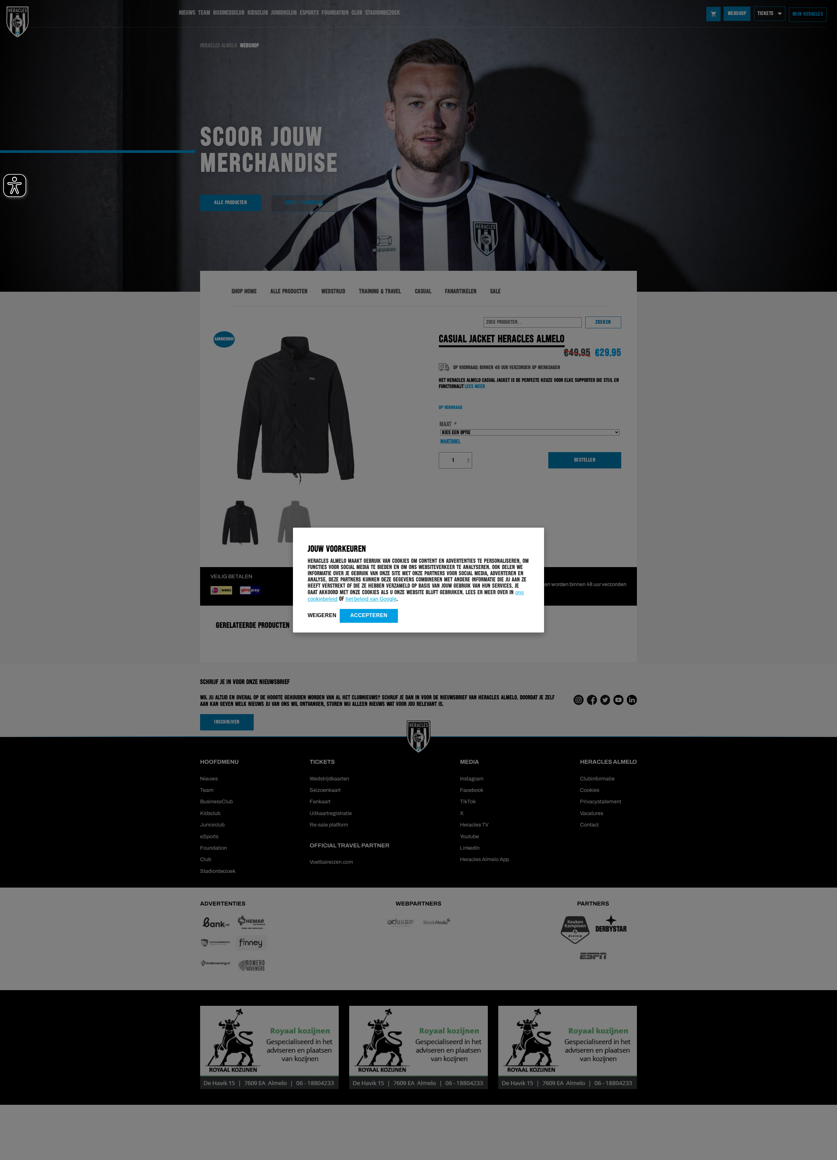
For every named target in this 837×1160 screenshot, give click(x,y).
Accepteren (368, 615)
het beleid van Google (371, 599)
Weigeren (322, 615)
